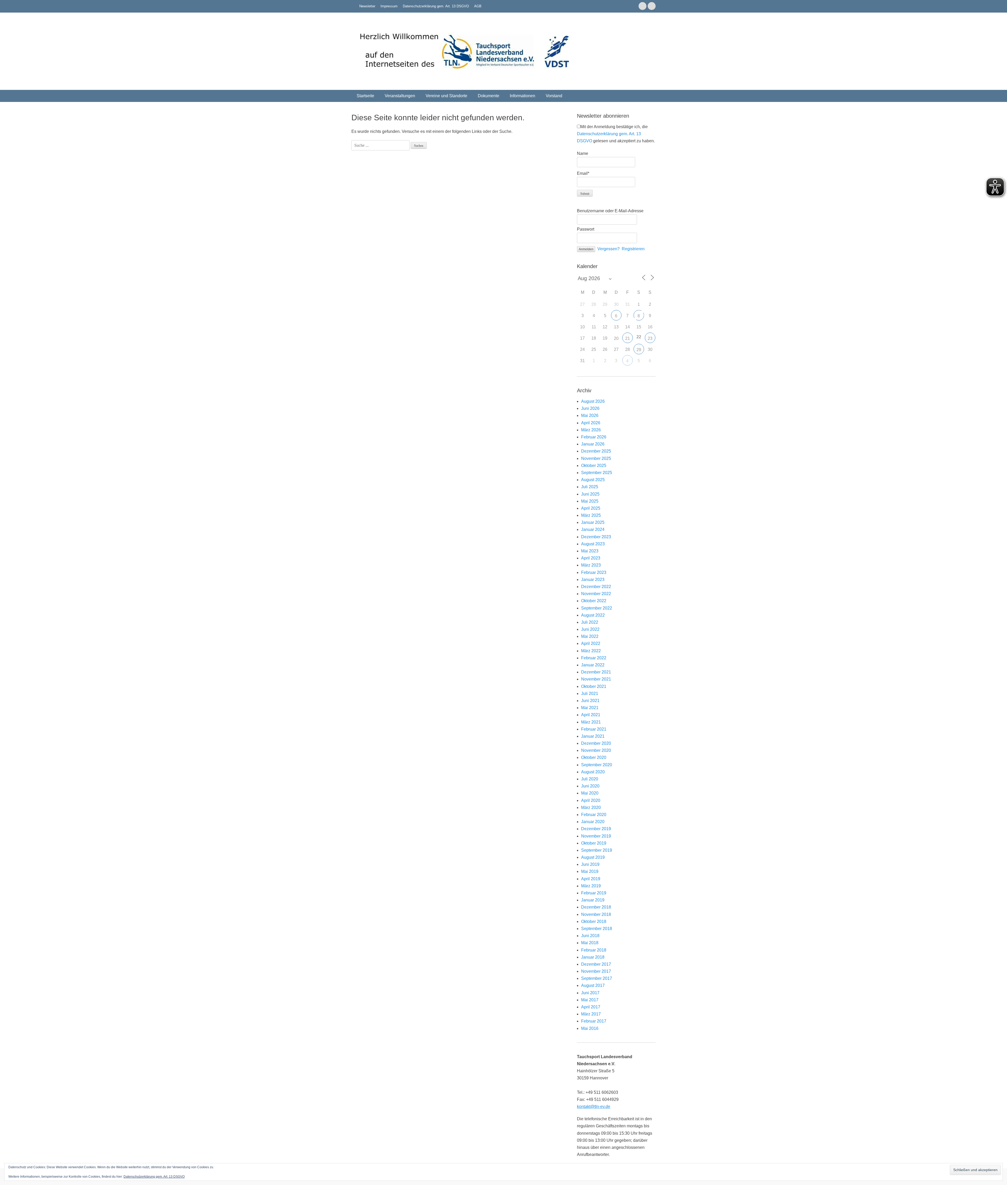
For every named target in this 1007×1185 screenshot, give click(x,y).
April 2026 (590, 423)
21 (627, 338)
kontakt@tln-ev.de (593, 1106)
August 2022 (593, 615)
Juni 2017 (590, 993)
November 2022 (596, 593)
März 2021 (591, 722)
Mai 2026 (589, 415)
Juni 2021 (590, 700)
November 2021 (596, 679)
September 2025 (596, 472)
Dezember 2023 (596, 537)
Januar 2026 (592, 444)
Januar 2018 (592, 957)
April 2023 (590, 558)
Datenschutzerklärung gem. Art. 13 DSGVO (436, 6)
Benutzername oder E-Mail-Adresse (610, 211)
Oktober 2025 (593, 465)
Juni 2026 (590, 408)
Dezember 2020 (596, 743)
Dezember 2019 (596, 829)
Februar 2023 (593, 572)
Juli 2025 (589, 487)
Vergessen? (608, 249)
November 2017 (596, 971)
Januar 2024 (592, 529)
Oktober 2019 (593, 843)
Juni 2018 (590, 935)
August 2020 (593, 772)
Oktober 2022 (593, 601)
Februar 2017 (593, 1021)
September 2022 (596, 608)
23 (650, 338)
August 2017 (593, 985)
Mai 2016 (589, 1028)
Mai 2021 (589, 707)
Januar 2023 (592, 579)
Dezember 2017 (596, 964)
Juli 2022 (589, 622)
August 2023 (593, 544)
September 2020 (596, 765)
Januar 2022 (592, 665)
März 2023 (591, 565)
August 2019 (593, 857)
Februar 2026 (593, 437)
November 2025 (596, 458)
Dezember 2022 (596, 586)
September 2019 (596, 850)
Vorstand (554, 96)
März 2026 (591, 430)
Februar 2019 (593, 893)
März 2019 (591, 886)
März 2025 (591, 515)
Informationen (522, 96)
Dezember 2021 (596, 672)
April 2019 (590, 879)
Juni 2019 (590, 864)
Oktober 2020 (593, 757)
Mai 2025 (589, 501)
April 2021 (590, 715)
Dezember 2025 (596, 451)
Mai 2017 (589, 1000)
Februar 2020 (593, 814)
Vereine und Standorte (446, 96)
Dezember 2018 (596, 907)
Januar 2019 (592, 900)
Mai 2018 (589, 943)
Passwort (585, 229)
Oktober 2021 (593, 686)
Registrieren (633, 249)
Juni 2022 (590, 629)
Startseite (365, 96)
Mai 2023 (589, 551)
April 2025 (590, 508)
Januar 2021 (592, 736)
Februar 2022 (593, 658)
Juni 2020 (590, 786)
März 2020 (591, 807)
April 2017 (590, 1007)
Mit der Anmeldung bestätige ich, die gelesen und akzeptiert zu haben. (616, 133)
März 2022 (591, 651)
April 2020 (590, 800)
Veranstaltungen (400, 96)
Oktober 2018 (593, 921)
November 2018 (596, 914)
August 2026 (593, 401)
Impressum (389, 6)
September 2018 (596, 928)
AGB (477, 6)
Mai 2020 (589, 793)
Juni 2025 (590, 494)
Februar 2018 (593, 950)
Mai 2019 (589, 871)
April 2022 (590, 643)
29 (638, 349)
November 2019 (596, 836)
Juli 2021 (589, 693)
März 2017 (591, 1014)
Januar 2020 (592, 821)
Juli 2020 (589, 779)
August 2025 (593, 479)
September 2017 (596, 978)
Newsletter (367, 6)
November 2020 (596, 750)
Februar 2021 (593, 729)
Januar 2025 (592, 522)
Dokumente (488, 96)
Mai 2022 (589, 636)
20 (616, 338)
